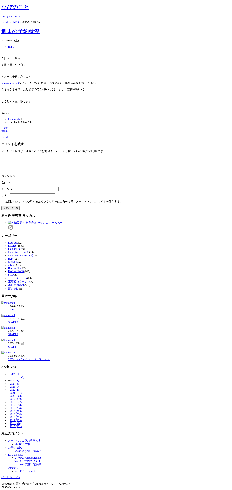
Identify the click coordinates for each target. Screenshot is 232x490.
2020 (16, 395)
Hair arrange (15, 248)
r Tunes (12, 265)
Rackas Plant (15, 268)
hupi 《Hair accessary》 (21, 255)
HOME (5, 22)
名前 (5, 182)
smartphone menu (10, 16)
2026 (11, 309)
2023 (15, 386)
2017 (16, 405)
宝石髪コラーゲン (19, 281)
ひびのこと (15, 7)
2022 (15, 389)
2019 (16, 398)
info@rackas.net (10, 83)
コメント (8, 176)
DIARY (12, 245)
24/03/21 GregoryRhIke (28, 457)
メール (7, 188)
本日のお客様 (16, 285)
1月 (20, 377)
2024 (14, 383)
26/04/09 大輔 (23, 444)
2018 (16, 401)
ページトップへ (10, 477)
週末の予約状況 (20, 31)
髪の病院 (13, 288)
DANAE (13, 242)
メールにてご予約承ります (24, 440)
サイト (5, 195)
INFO (15, 22)
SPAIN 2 (13, 334)
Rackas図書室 (16, 271)
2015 (16, 411)
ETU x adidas (15, 454)
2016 (16, 408)
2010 (16, 426)
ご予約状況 (15, 447)
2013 (16, 417)
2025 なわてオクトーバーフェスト (29, 359)
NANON (13, 262)
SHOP (11, 274)
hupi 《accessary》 (18, 252)
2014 (16, 414)
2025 (14, 380)
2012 (16, 420)
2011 (15, 423)
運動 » (5, 131)
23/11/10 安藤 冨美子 (28, 464)
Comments (14, 119)
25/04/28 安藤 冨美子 (28, 451)
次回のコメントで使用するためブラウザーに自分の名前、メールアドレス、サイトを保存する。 (63, 201)
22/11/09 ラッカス (25, 471)
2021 (16, 392)
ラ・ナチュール (17, 278)
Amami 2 (13, 467)
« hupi (4, 127)
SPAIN (12, 346)
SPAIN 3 (13, 321)
